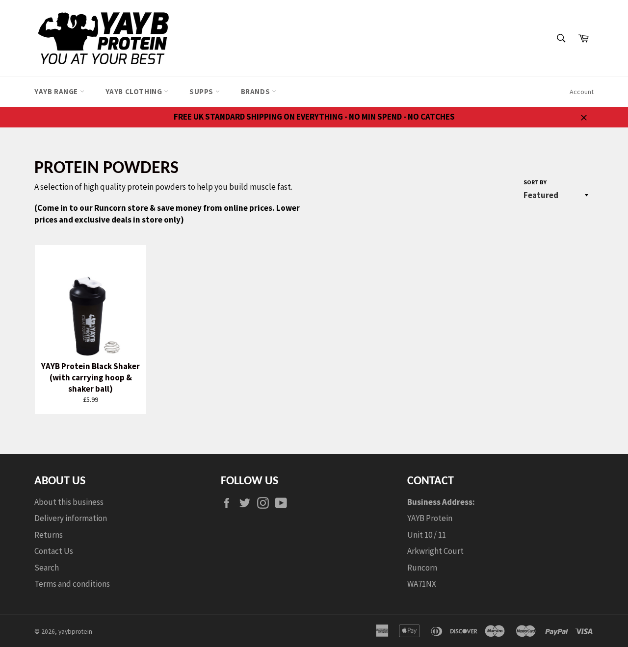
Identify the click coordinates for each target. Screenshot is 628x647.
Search (46, 567)
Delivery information (70, 518)
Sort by (535, 182)
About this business (69, 502)
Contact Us (53, 551)
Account (582, 91)
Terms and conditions (72, 583)
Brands (256, 91)
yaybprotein (75, 631)
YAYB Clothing (134, 91)
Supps (202, 91)
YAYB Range (57, 91)
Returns (48, 534)
